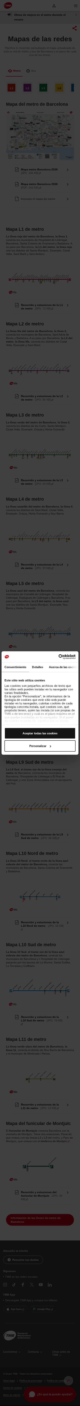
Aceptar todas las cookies (40, 733)
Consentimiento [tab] (15, 667)
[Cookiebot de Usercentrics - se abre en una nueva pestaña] (59, 656)
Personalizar (37, 746)
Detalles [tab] (37, 667)
